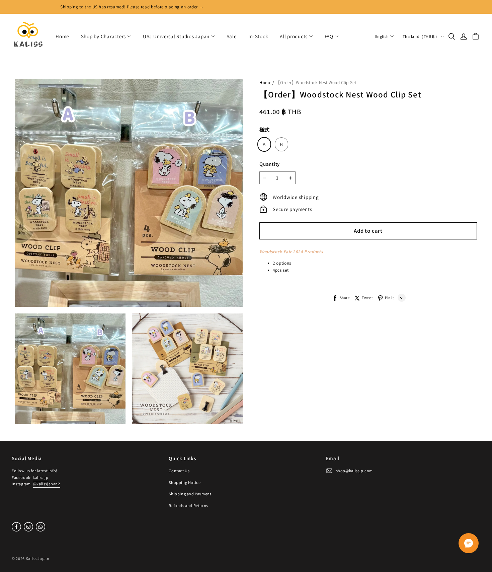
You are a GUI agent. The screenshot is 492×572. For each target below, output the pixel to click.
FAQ (329, 36)
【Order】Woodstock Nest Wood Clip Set (316, 82)
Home (62, 36)
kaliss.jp (40, 477)
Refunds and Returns (188, 505)
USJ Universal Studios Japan (176, 36)
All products (294, 36)
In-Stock (258, 36)
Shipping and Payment (190, 493)
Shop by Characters (103, 36)
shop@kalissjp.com (354, 470)
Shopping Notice (184, 482)
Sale (232, 36)
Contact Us (179, 470)
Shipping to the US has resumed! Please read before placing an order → (131, 7)
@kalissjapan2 (46, 483)
